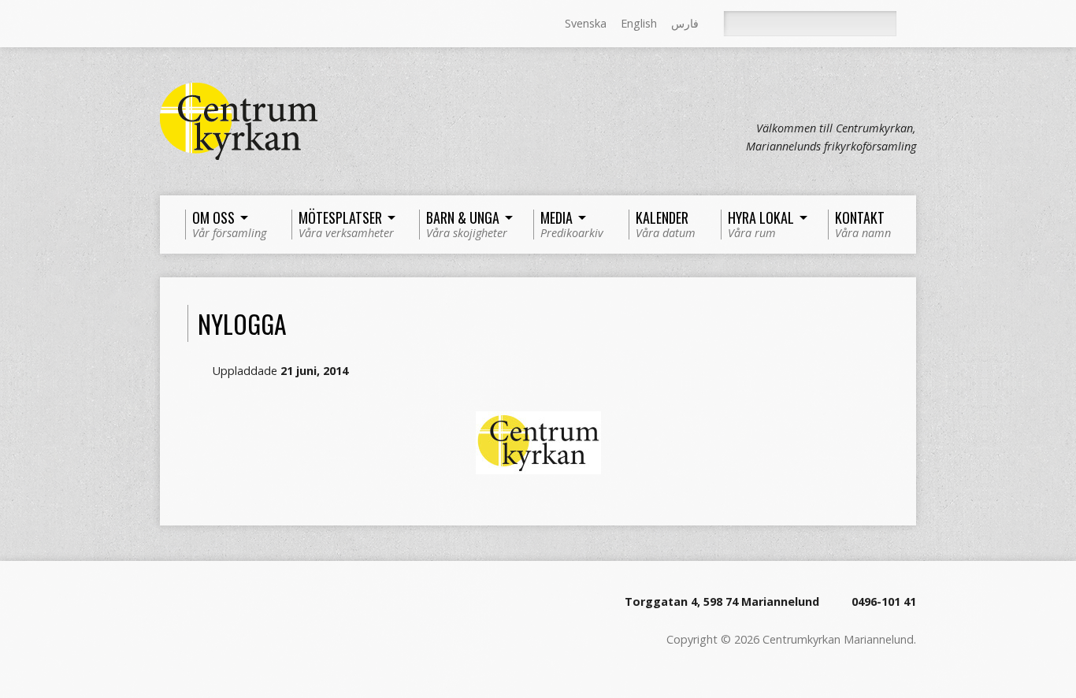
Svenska (586, 23)
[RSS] (167, 24)
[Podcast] (211, 24)
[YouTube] (233, 24)
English (639, 23)
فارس (685, 23)
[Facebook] (189, 24)
